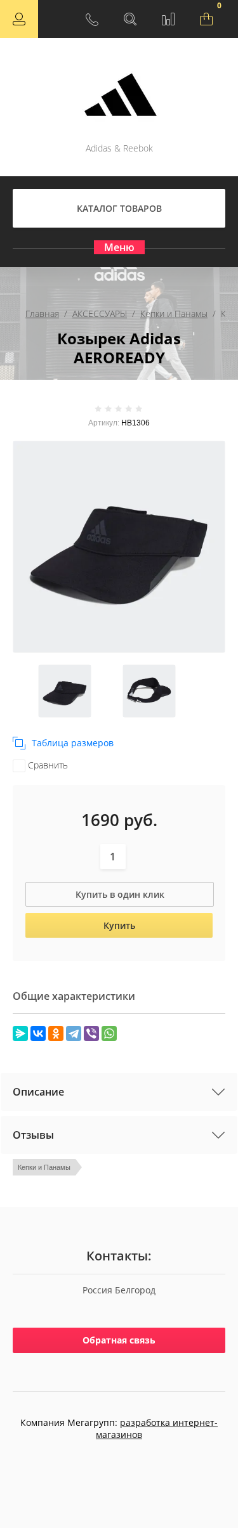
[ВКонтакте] (38, 1033)
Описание (38, 1092)
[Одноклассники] (55, 1033)
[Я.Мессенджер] (20, 1033)
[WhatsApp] (109, 1033)
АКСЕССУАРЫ (99, 314)
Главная (42, 314)
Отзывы (33, 1135)
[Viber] (91, 1033)
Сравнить (46, 765)
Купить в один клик (120, 894)
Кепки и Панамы (174, 314)
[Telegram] (73, 1033)
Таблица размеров (73, 743)
